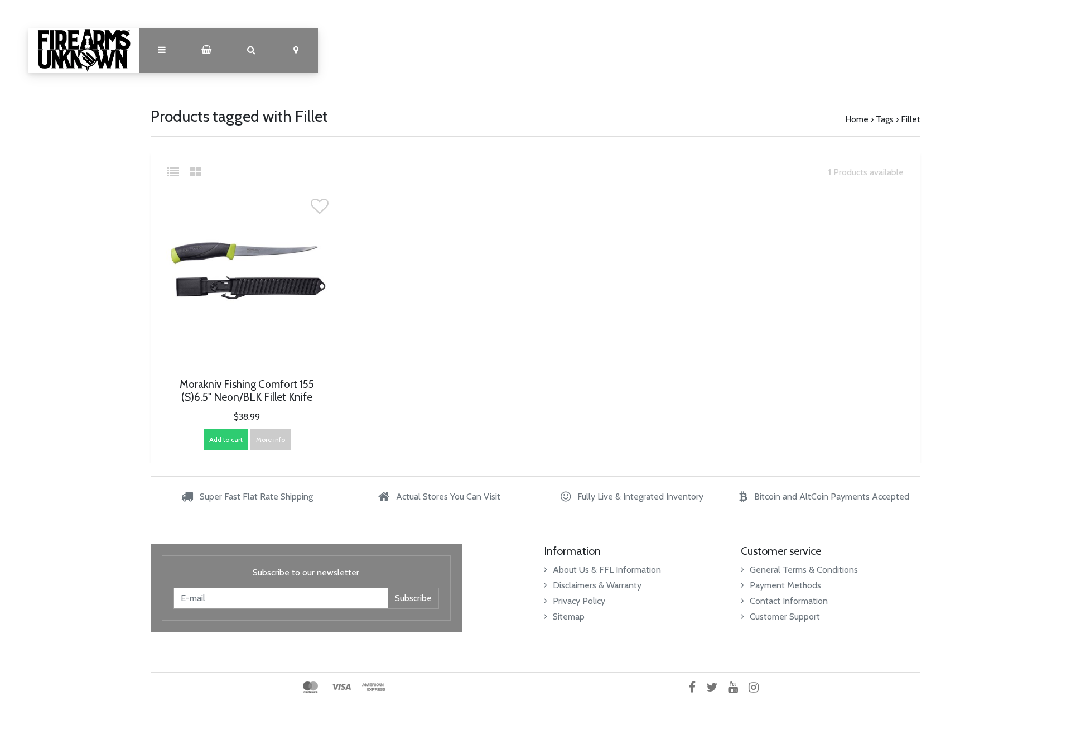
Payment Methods (785, 585)
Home (857, 119)
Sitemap (569, 616)
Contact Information (789, 601)
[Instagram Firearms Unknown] (758, 687)
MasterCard (310, 687)
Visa (341, 687)
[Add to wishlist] (320, 209)
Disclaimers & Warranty (597, 585)
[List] (177, 172)
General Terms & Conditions (804, 569)
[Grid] (195, 172)
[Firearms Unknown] (83, 50)
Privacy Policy (579, 601)
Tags (885, 119)
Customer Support (785, 616)
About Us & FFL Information (607, 569)
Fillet (910, 119)
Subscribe (413, 598)
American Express (373, 687)
